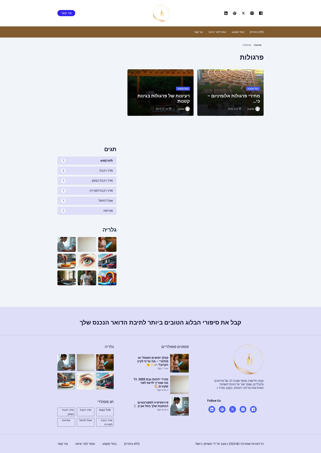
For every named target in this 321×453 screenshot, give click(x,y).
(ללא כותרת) (257, 31)
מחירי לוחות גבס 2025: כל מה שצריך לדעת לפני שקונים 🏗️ (151, 383)
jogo (250, 109)
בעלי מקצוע (238, 31)
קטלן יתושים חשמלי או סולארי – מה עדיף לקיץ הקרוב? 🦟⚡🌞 (152, 361)
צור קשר (198, 31)
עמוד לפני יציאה (217, 31)
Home (257, 44)
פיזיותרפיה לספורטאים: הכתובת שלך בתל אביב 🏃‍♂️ (150, 404)
